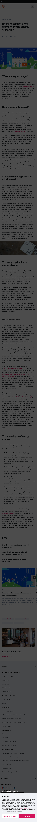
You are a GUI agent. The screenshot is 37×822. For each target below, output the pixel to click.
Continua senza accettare (10, 791)
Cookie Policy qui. (25, 808)
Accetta (27, 816)
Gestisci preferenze (10, 816)
